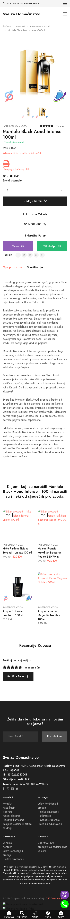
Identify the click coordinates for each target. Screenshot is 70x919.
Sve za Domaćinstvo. (22, 14)
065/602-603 (33, 224)
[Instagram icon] (8, 789)
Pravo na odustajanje (50, 824)
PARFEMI (20, 26)
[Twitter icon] (17, 789)
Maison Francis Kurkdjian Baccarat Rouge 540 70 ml (49, 553)
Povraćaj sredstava (49, 820)
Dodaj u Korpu (33, 201)
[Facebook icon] (3, 789)
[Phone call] (64, 904)
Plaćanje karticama (13, 820)
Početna (7, 26)
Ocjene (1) (61, 126)
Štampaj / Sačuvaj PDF (16, 169)
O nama (7, 843)
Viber (16, 246)
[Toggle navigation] (65, 3)
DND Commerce (54, 898)
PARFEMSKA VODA (40, 26)
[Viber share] (36, 255)
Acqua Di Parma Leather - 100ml (13, 613)
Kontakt (7, 804)
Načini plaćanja (11, 816)
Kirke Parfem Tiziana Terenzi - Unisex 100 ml (17, 551)
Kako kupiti (9, 808)
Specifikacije (35, 267)
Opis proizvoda (12, 267)
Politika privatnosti (48, 812)
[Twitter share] (24, 255)
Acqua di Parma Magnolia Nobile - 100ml (49, 615)
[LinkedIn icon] (12, 789)
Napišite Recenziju (18, 676)
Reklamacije (44, 816)
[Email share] (42, 255)
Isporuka (7, 812)
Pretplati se (54, 736)
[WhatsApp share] (30, 255)
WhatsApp (50, 246)
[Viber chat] (64, 895)
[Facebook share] (18, 255)
